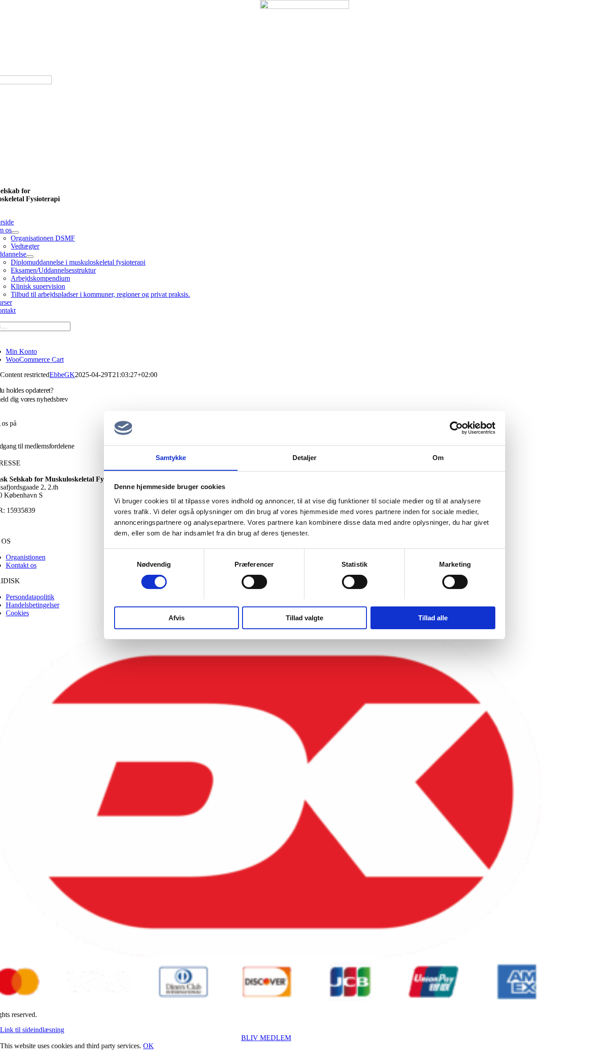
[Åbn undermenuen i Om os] (15, 232)
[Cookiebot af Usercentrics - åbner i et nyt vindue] (456, 428)
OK (148, 1046)
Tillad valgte (304, 617)
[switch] (254, 582)
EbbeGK (62, 374)
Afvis (177, 617)
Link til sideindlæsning (32, 1029)
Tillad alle (433, 617)
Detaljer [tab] (304, 457)
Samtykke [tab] (171, 457)
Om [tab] (438, 457)
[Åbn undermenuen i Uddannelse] (29, 256)
